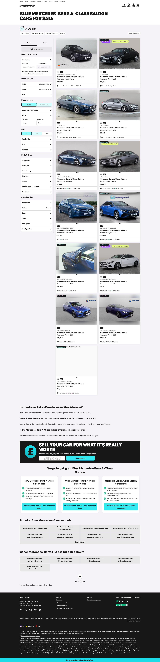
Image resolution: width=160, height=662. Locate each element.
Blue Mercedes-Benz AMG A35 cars (95, 528)
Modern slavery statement (120, 618)
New (21, 1)
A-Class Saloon (42, 585)
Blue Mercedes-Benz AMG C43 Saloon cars (95, 536)
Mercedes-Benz (30, 585)
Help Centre (24, 597)
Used (26, 1)
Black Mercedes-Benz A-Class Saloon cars (34, 560)
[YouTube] (35, 610)
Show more (79, 542)
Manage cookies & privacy (65, 618)
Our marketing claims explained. (30, 636)
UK (23, 626)
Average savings (24, 638)
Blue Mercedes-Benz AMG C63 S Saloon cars (125, 536)
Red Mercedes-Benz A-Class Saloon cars (95, 560)
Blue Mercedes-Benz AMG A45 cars (125, 528)
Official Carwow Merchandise (64, 608)
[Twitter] (26, 610)
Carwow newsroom (61, 605)
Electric (40, 1)
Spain (39, 626)
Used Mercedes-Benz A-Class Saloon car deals (80, 507)
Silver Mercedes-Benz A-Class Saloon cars (125, 560)
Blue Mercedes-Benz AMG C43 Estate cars (65, 536)
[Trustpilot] (128, 603)
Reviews (62, 1)
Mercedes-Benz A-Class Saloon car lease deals (121, 507)
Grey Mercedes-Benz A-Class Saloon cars (64, 560)
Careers (89, 597)
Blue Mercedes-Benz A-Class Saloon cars (65, 528)
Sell (46, 1)
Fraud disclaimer (79, 618)
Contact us (59, 600)
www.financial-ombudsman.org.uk (126, 649)
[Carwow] (27, 6)
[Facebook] (21, 610)
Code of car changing (134, 621)
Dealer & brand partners (94, 600)
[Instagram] (30, 610)
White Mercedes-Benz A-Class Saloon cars (34, 567)
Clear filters (25, 33)
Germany (31, 626)
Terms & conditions (51, 618)
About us (58, 597)
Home (22, 585)
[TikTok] (40, 610)
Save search (38, 49)
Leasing (33, 1)
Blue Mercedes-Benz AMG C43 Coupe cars (34, 536)
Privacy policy (96, 618)
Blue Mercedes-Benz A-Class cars (35, 528)
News (56, 1)
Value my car (80, 458)
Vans (50, 1)
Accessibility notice (134, 618)
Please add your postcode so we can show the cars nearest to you (36, 73)
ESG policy (88, 618)
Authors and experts (61, 602)
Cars (29, 43)
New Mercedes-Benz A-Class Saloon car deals (39, 507)
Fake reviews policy (106, 618)
